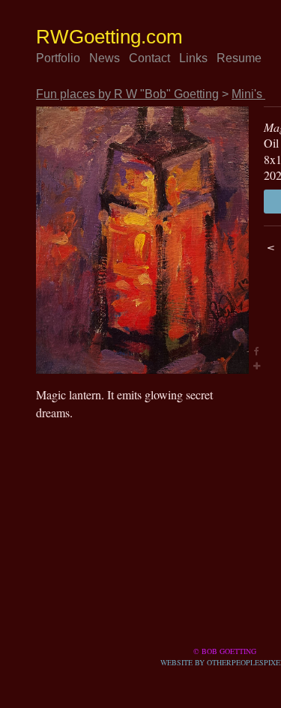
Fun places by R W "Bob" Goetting (136, 94)
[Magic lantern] (142, 240)
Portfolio (63, 58)
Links (214, 58)
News (115, 58)
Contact (164, 58)
